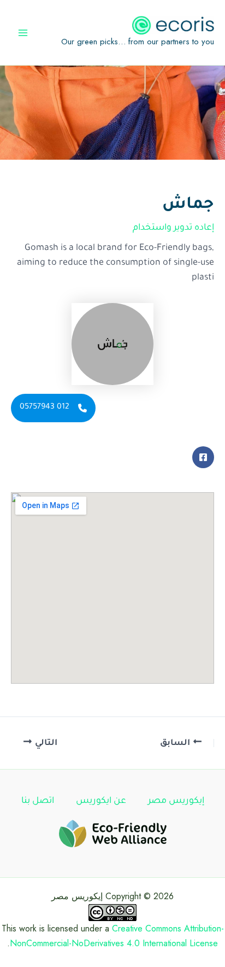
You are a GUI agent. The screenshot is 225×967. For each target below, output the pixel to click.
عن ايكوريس (101, 801)
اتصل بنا (37, 801)
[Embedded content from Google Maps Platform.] (112, 588)
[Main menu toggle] (23, 33)
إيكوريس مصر (176, 801)
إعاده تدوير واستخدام (173, 228)
